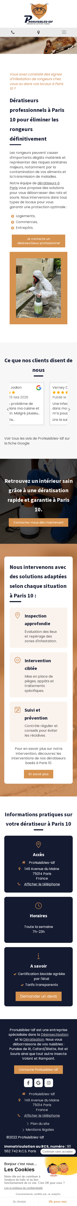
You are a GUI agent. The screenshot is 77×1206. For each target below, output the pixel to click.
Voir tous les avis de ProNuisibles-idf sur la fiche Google (37, 441)
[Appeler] (13, 32)
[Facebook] (28, 1083)
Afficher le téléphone (42, 884)
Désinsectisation (54, 1034)
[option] (38, 404)
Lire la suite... (25, 419)
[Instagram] (48, 1083)
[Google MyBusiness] (38, 1083)
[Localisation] (38, 32)
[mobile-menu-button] (64, 32)
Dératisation (33, 1039)
